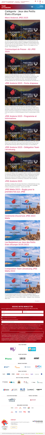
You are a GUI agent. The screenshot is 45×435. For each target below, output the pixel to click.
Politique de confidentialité (6, 337)
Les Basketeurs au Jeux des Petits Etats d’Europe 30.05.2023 (20, 243)
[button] (43, 2)
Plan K (37, 433)
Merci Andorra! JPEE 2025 (16, 18)
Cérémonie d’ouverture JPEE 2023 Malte (20, 217)
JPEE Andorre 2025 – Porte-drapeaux (21, 83)
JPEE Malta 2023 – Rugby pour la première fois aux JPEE (19, 190)
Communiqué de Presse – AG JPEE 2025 (20, 50)
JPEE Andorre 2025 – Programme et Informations (21, 117)
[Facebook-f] (35, 1)
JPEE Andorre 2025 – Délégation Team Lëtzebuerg (22, 148)
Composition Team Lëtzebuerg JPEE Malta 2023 (21, 270)
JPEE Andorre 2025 (13, 181)
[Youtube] (40, 1)
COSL (40, 6)
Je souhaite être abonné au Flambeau (10, 319)
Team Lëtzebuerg (6, 7)
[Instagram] (38, 1)
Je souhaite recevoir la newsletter (9, 317)
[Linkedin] (40, 3)
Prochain (37, 301)
